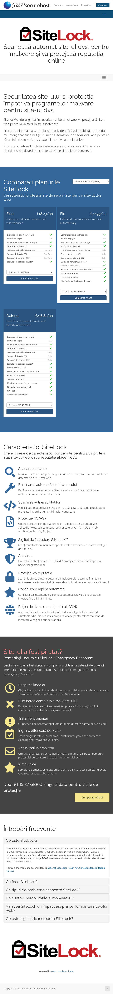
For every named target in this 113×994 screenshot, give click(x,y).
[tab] (56, 840)
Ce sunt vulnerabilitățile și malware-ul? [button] (40, 898)
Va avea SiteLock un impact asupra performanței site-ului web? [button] (56, 908)
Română (58, 5)
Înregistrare (86, 5)
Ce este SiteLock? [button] (22, 840)
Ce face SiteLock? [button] (22, 881)
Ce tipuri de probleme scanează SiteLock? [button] (43, 890)
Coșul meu (103, 5)
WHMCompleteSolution (62, 971)
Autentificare (72, 5)
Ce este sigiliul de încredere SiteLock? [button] (39, 918)
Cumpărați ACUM (29, 278)
